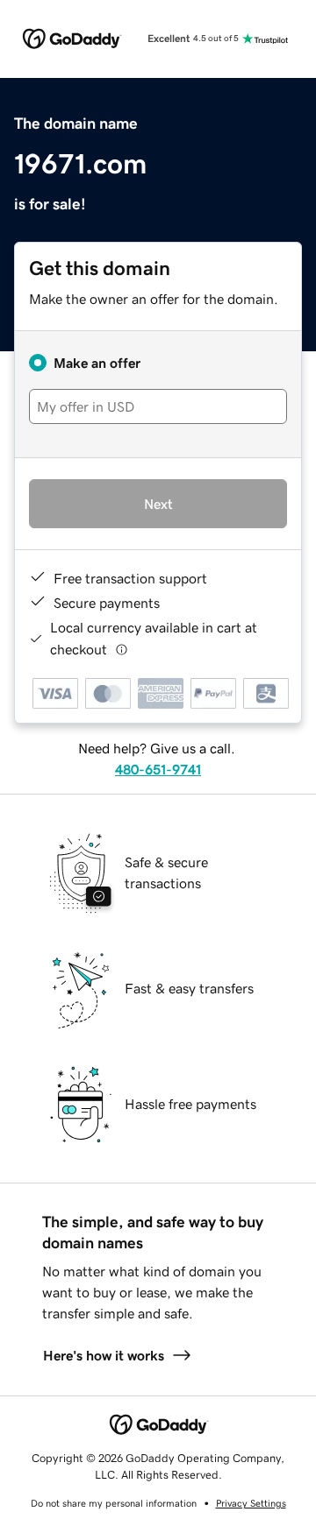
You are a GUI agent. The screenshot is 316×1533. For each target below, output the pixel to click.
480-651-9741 (158, 769)
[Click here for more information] (122, 649)
